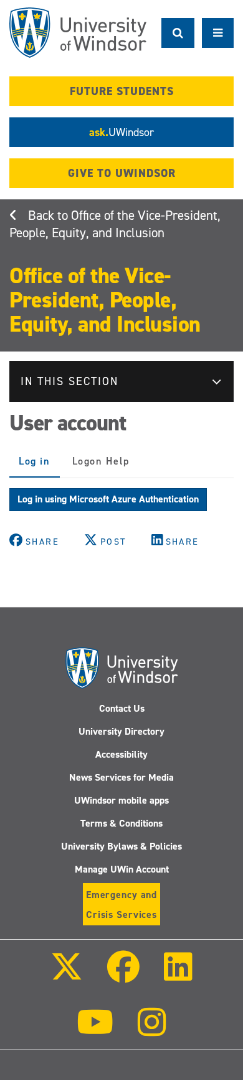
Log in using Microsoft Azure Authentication (108, 499)
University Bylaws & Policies (121, 846)
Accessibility (121, 754)
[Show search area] (177, 33)
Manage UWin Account (122, 869)
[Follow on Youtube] (95, 1030)
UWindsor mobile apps (121, 800)
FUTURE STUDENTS (122, 91)
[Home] (77, 32)
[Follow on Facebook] (123, 975)
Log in (39, 466)
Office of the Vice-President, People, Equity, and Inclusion (115, 224)
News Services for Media (121, 777)
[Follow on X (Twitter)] (66, 975)
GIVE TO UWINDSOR (122, 173)
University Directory (121, 731)
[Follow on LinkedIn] (178, 975)
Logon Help (101, 461)
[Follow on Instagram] (152, 1030)
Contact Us (122, 708)
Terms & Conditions (121, 823)
